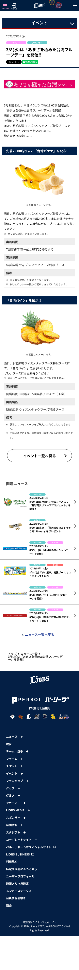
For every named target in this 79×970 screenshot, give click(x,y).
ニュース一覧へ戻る (39, 634)
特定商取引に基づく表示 (21, 869)
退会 (9, 905)
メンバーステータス (19, 891)
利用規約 (11, 862)
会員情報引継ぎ (16, 898)
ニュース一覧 (29, 654)
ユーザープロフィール (20, 876)
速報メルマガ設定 (17, 883)
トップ (12, 654)
